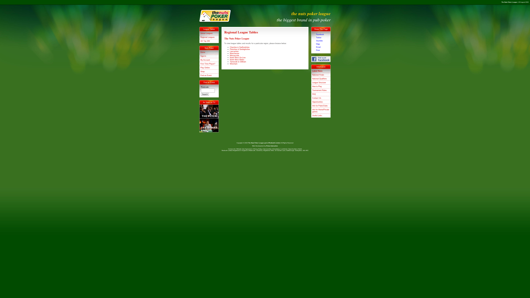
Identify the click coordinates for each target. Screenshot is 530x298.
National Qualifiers (319, 79)
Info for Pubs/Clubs (320, 106)
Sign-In (203, 56)
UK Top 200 (205, 41)
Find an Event (206, 75)
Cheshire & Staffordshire (239, 47)
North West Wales (237, 60)
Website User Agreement (244, 149)
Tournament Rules (319, 90)
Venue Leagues (206, 33)
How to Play (317, 86)
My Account (205, 60)
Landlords (284, 149)
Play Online (205, 68)
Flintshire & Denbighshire (240, 49)
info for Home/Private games (320, 111)
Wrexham (233, 64)
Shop (202, 71)
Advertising (275, 149)
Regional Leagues (207, 37)
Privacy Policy (257, 149)
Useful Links (317, 116)
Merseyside (234, 55)
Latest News (317, 71)
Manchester (234, 53)
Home (202, 52)
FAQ (314, 94)
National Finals (318, 75)
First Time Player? (207, 64)
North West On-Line (238, 58)
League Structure (319, 83)
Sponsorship (267, 149)
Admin (300, 149)
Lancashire (234, 51)
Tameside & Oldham (238, 62)
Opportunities (317, 102)
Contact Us (316, 98)
